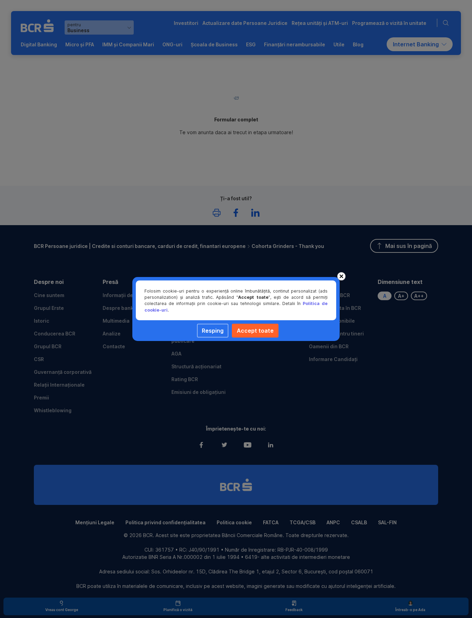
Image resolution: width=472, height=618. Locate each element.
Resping (213, 330)
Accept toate (255, 330)
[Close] (341, 276)
